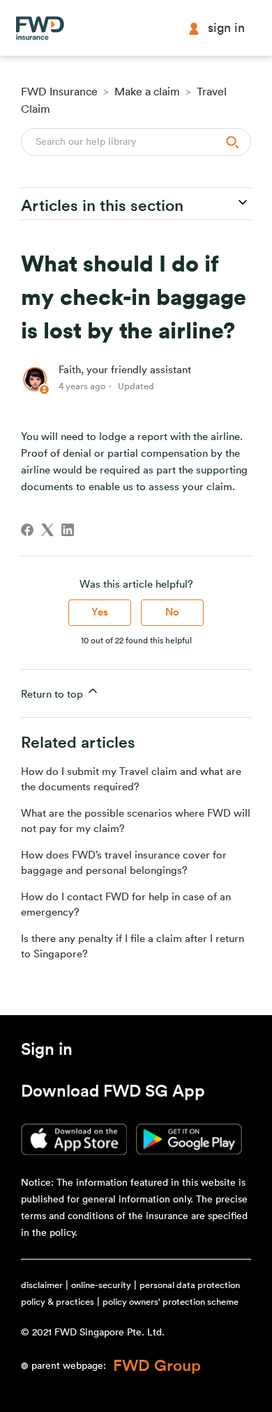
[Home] (40, 28)
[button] (47, 1052)
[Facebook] (27, 530)
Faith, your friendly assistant (125, 370)
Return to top (53, 694)
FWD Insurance (59, 91)
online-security (101, 1284)
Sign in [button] (226, 28)
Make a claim (147, 91)
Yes (99, 612)
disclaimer (42, 1284)
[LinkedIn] (67, 530)
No (172, 612)
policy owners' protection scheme (171, 1301)
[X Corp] (47, 530)
